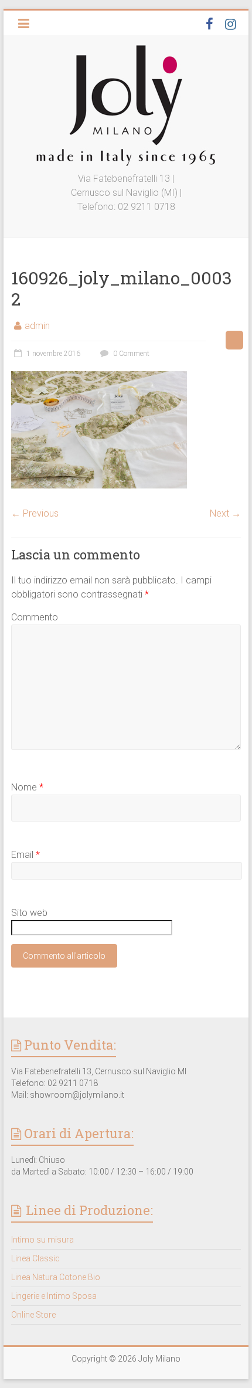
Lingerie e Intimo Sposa (54, 1296)
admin (37, 325)
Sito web (29, 912)
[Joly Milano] (126, 49)
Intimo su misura (42, 1239)
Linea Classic (35, 1258)
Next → (225, 513)
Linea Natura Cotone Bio (55, 1277)
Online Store (33, 1314)
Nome (27, 787)
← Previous (35, 513)
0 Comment (130, 353)
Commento (34, 617)
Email (25, 854)
